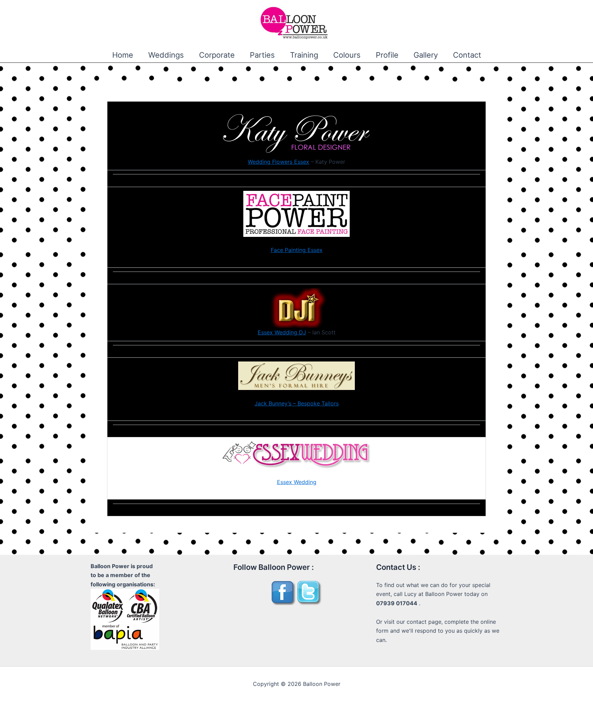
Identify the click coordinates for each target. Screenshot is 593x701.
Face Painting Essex (297, 249)
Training (304, 54)
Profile (387, 54)
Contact (467, 54)
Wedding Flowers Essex (278, 161)
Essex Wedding (296, 482)
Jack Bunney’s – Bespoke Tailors (297, 403)
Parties (262, 54)
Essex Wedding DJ (282, 332)
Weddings (166, 54)
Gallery (426, 54)
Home (122, 54)
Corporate (217, 54)
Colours (347, 54)
